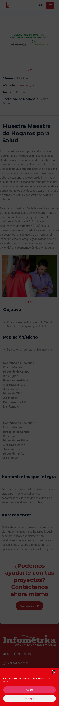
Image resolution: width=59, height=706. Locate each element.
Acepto (29, 689)
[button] (54, 672)
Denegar (29, 698)
